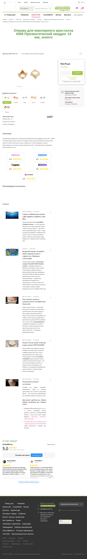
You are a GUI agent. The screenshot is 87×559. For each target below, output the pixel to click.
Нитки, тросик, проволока (13, 517)
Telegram (50, 526)
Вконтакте (42, 526)
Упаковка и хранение (11, 524)
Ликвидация (8, 527)
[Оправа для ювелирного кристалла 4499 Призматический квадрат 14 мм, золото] (29, 74)
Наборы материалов (23, 527)
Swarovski (7, 507)
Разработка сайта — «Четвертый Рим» (73, 554)
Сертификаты (8, 530)
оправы (31, 419)
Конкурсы (12, 538)
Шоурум (20, 538)
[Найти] (50, 8)
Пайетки (22, 514)
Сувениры (26, 524)
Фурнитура (15, 510)
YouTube (6, 534)
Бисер (26, 507)
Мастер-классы (8, 546)
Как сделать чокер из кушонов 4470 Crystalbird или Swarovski (33, 301)
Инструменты (8, 520)
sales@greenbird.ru (64, 10)
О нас (18, 541)
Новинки (21, 503)
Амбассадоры (15, 544)
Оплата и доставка (9, 541)
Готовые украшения (24, 530)
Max (46, 526)
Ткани (18, 520)
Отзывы (25, 541)
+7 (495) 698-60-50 (62, 8)
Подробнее (68, 99)
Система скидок (28, 544)
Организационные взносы (23, 534)
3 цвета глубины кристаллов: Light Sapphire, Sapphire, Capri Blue (33, 216)
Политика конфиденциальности (71, 510)
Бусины (6, 510)
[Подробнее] (50, 212)
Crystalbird (17, 507)
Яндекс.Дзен (42, 530)
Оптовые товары (10, 514)
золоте (44, 408)
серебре (29, 410)
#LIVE (5, 538)
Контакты (6, 544)
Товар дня (9, 503)
